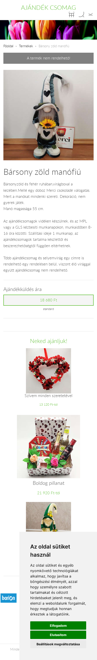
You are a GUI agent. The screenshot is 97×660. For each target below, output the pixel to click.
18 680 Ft (48, 300)
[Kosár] (71, 14)
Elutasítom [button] (58, 635)
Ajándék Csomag (48, 7)
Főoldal (8, 46)
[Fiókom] (90, 14)
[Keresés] (81, 14)
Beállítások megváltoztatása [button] (58, 644)
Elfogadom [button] (58, 625)
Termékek (26, 46)
